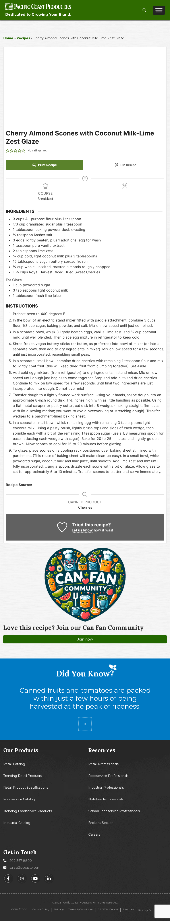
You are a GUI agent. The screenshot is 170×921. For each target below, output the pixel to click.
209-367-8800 (21, 861)
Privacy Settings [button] (148, 910)
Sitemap (128, 909)
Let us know (82, 530)
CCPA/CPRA (19, 909)
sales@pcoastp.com (25, 868)
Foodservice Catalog (19, 799)
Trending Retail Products (22, 776)
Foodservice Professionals (108, 776)
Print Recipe (47, 165)
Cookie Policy (40, 909)
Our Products (20, 750)
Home (8, 38)
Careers (94, 835)
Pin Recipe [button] (128, 165)
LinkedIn (49, 879)
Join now (85, 639)
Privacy (59, 909)
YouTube (35, 879)
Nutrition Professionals (105, 799)
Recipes (23, 38)
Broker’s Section (101, 823)
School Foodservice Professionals (114, 811)
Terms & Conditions (80, 909)
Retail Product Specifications (25, 788)
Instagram (22, 879)
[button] (144, 10)
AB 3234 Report (108, 909)
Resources (101, 750)
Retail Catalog (14, 764)
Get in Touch (20, 852)
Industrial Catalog (16, 823)
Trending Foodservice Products (27, 811)
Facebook (8, 879)
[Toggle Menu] (158, 10)
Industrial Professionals (106, 788)
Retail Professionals (103, 764)
